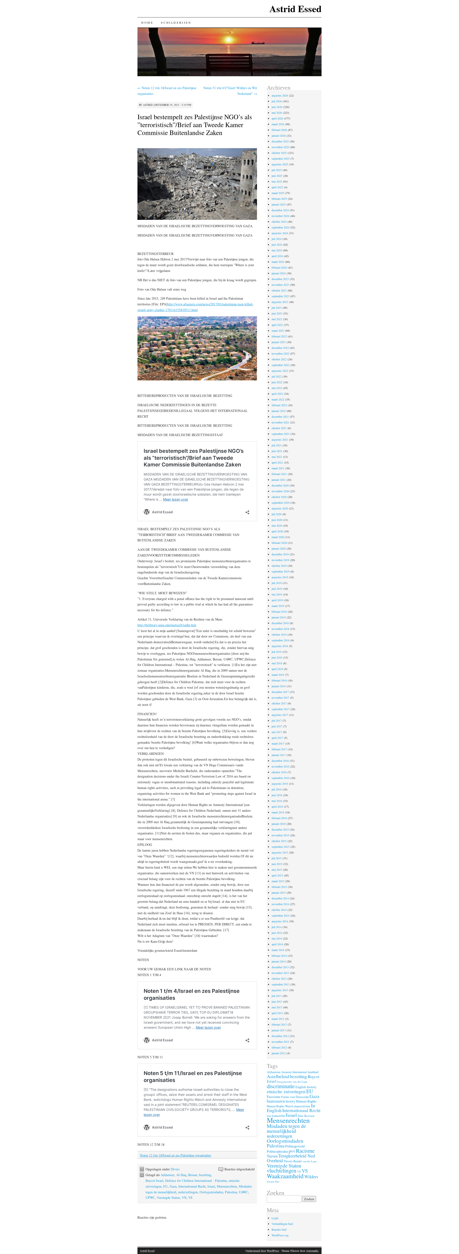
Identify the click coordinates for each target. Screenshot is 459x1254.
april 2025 (277, 187)
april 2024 (277, 256)
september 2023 (281, 296)
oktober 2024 (279, 221)
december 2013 (280, 967)
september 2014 (281, 915)
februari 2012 (279, 1047)
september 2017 (281, 709)
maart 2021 (278, 468)
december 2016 (280, 760)
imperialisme (302, 1106)
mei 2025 (277, 181)
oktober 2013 (279, 978)
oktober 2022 (279, 359)
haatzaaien (276, 1101)
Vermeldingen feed (282, 1224)
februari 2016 (279, 818)
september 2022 (281, 365)
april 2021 (277, 462)
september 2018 (281, 640)
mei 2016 (277, 801)
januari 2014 (279, 961)
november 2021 (280, 422)
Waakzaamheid (285, 1176)
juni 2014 (277, 933)
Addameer (167, 1175)
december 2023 (280, 279)
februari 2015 (279, 887)
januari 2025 (279, 204)
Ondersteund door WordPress (262, 1251)
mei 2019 (277, 594)
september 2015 (281, 847)
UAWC (243, 1192)
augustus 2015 (280, 852)
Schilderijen (176, 22)
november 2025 (280, 147)
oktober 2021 (279, 428)
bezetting (205, 1175)
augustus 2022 (280, 371)
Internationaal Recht (192, 1186)
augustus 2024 (280, 233)
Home (147, 22)
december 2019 (280, 554)
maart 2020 (278, 537)
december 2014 (280, 898)
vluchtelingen (281, 1170)
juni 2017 (277, 726)
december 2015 (280, 829)
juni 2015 (277, 864)
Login (275, 1218)
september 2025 (281, 158)
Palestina (231, 1192)
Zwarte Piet (273, 1181)
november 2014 (280, 904)
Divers (175, 1169)
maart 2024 (278, 262)
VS (190, 1197)
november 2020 (280, 491)
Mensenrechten (227, 1186)
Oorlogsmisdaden (211, 1192)
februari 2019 (279, 611)
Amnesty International (293, 1072)
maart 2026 (278, 124)
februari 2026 (279, 130)
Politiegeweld (295, 1146)
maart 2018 (278, 674)
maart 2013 (278, 1019)
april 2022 (277, 393)
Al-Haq (181, 1175)
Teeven (272, 1156)
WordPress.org (280, 1235)
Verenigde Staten (168, 1197)
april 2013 (277, 1013)
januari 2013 (279, 1030)
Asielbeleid (278, 1076)
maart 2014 (278, 950)
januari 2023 (279, 342)
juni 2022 (277, 382)
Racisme (305, 1150)
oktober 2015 (279, 841)
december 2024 (280, 210)
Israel (211, 1186)
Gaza (173, 1186)
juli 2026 (277, 101)
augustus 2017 (280, 715)
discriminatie (281, 1086)
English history (306, 1087)
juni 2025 (277, 176)
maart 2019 (278, 606)
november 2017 (280, 697)
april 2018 (277, 669)
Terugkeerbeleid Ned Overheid (291, 1158)
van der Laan (309, 1161)
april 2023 (277, 325)
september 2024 (281, 227)
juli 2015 (277, 858)
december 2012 (280, 1036)
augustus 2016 (280, 783)
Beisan (192, 1175)
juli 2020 (277, 514)
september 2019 (281, 571)
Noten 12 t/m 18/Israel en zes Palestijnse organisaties (175, 1155)
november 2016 (280, 766)
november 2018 (280, 629)
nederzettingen (188, 1192)
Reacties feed (279, 1229)
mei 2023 (277, 319)
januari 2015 (279, 892)
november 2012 (280, 1041)
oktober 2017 (279, 703)
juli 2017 (277, 720)
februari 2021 (279, 474)
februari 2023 (279, 336)
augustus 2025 (280, 164)
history (290, 1101)
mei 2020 (277, 525)
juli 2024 (277, 239)
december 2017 (280, 692)
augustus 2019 (280, 577)
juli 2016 (277, 789)
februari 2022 (279, 405)
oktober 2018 (279, 634)
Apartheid (312, 1072)
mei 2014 (277, 938)
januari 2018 (279, 686)
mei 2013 (277, 1007)
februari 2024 (279, 267)
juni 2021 (277, 451)
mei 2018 (277, 663)
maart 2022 (278, 399)
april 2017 (277, 738)
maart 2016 (278, 812)
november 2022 (280, 353)
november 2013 (280, 973)
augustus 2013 (280, 990)
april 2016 (277, 806)
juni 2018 (277, 657)
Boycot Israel (154, 1180)
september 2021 (281, 434)
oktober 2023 (279, 290)
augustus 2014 (280, 921)
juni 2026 (277, 107)
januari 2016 (279, 824)
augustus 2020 (280, 508)
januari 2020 (279, 548)
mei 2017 (277, 732)
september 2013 (281, 984)
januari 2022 (279, 411)
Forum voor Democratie (295, 1097)
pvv (292, 1151)
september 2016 (281, 778)
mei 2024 (277, 250)
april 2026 (277, 118)
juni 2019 (277, 588)
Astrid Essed (295, 8)
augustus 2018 (280, 646)
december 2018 (280, 623)
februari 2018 (279, 680)
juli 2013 (277, 996)
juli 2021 (277, 445)
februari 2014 (279, 955)
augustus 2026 (280, 95)
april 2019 (277, 600)
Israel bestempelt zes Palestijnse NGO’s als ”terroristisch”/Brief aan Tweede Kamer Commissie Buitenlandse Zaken (194, 124)
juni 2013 (277, 1001)
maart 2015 (278, 881)
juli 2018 (277, 652)
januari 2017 (279, 755)
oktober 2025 (279, 153)
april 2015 (277, 875)
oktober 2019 (279, 566)
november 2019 (280, 560)
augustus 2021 (280, 439)
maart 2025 (278, 193)
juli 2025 (277, 170)
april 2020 (277, 531)
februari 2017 (279, 749)
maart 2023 (278, 330)
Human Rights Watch (280, 1106)
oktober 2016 (279, 772)
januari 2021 (279, 479)
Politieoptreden (277, 1151)
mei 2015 (277, 869)
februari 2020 (279, 543)
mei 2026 (277, 112)
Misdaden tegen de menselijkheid (286, 1128)
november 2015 (280, 835)
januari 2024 (279, 273)
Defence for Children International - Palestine (196, 1180)
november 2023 (280, 284)
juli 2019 (277, 583)
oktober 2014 (279, 910)
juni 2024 (277, 244)
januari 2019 (279, 617)
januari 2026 (279, 135)
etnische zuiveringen (286, 1091)
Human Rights (306, 1101)
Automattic (312, 1251)
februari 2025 (279, 198)
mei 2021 (277, 457)
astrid (148, 105)
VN (184, 1197)
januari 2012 (279, 1053)
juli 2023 (277, 307)
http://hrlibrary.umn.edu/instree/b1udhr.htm (166, 625)
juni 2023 (277, 313)
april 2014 (277, 944)
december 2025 (280, 141)
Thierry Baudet (293, 1161)
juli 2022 (277, 376)
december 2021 (280, 416)
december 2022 (280, 348)
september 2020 (281, 502)
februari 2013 (279, 1024)
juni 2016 (277, 795)
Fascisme (273, 1096)
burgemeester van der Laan (292, 1081)
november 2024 (280, 216)
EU (165, 1186)
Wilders (311, 1176)
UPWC (150, 1197)
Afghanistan (273, 1072)
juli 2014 (277, 927)
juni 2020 (277, 520)
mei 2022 (277, 388)
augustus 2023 (280, 302)
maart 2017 (278, 743)
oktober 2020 (279, 497)
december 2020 (280, 485)
